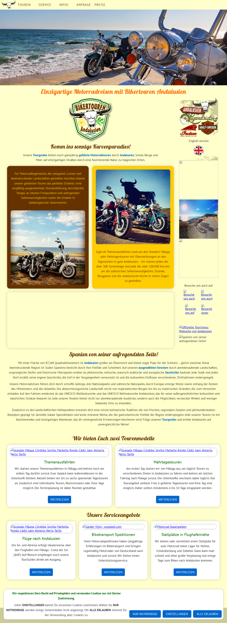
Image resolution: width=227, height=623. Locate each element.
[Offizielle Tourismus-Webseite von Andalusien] (198, 330)
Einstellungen (177, 614)
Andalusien (127, 155)
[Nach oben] (218, 431)
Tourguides (40, 155)
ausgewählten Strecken (153, 368)
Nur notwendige (145, 614)
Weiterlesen (59, 499)
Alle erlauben (207, 614)
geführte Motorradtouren (95, 155)
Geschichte (172, 372)
